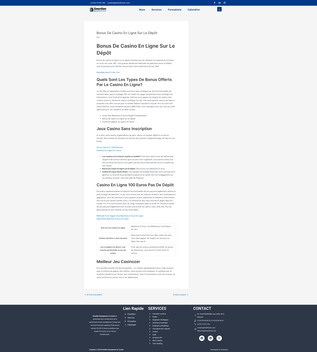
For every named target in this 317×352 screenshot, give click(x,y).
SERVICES (157, 308)
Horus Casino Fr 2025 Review (110, 147)
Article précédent (93, 294)
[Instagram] (224, 3)
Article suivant (180, 294)
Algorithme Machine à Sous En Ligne (113, 219)
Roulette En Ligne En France (109, 150)
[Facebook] (214, 3)
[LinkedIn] (219, 3)
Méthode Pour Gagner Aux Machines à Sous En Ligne (120, 216)
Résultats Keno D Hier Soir (108, 72)
